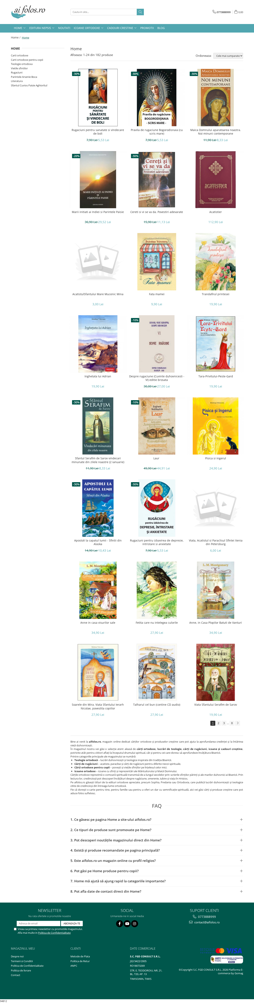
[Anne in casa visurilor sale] (98, 590)
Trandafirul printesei (215, 294)
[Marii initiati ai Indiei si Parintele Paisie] (98, 179)
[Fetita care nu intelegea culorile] (157, 590)
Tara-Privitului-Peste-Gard (215, 376)
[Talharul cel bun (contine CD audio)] (157, 672)
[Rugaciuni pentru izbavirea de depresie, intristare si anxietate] (157, 508)
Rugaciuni (16, 72)
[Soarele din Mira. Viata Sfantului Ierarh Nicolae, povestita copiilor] (98, 672)
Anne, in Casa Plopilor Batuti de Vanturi (215, 622)
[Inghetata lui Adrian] (98, 344)
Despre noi (17, 956)
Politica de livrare (21, 970)
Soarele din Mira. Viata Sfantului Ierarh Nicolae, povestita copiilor (98, 706)
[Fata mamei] (157, 261)
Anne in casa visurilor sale (97, 622)
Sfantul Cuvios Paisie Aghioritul (29, 85)
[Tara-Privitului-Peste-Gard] (215, 344)
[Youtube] (127, 923)
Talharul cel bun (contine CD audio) (156, 704)
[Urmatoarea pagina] (237, 723)
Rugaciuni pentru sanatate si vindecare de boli (98, 131)
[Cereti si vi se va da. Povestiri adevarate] (157, 179)
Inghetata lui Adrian (98, 376)
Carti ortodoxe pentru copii (27, 60)
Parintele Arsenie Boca (24, 77)
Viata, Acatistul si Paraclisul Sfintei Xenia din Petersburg (215, 542)
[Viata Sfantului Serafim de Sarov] (215, 672)
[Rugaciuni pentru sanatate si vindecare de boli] (98, 97)
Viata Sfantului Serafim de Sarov (215, 704)
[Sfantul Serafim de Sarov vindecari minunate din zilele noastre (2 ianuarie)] (98, 426)
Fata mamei (157, 294)
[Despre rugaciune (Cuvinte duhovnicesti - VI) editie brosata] (157, 344)
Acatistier (215, 212)
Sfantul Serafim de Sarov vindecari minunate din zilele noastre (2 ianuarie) (98, 460)
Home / (16, 37)
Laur (156, 458)
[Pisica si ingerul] (215, 426)
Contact (15, 975)
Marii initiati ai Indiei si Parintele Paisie (98, 212)
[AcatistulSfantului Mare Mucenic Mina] (98, 261)
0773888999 (206, 917)
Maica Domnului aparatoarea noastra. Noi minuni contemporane (215, 131)
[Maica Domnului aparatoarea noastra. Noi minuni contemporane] (215, 97)
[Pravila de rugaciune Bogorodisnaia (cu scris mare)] (157, 97)
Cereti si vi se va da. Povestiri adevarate (156, 212)
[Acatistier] (215, 179)
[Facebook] (119, 923)
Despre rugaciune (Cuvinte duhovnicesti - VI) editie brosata (156, 378)
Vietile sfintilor (19, 68)
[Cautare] (140, 12)
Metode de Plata (80, 956)
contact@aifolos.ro (206, 922)
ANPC (73, 965)
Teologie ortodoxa (22, 64)
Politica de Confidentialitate (54, 933)
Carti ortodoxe (19, 55)
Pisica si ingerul (215, 458)
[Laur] (157, 426)
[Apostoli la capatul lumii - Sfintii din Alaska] (98, 508)
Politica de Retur (80, 961)
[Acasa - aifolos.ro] (31, 12)
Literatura (17, 81)
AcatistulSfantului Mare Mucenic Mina (97, 294)
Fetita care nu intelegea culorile (157, 622)
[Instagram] (134, 923)
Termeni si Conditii (22, 961)
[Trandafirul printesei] (215, 261)
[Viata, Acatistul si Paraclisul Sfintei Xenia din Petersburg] (215, 508)
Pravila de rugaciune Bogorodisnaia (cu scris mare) (157, 131)
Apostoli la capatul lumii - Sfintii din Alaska (98, 542)
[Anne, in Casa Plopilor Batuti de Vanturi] (215, 590)
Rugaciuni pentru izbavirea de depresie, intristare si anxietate (157, 542)
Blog (161, 28)
